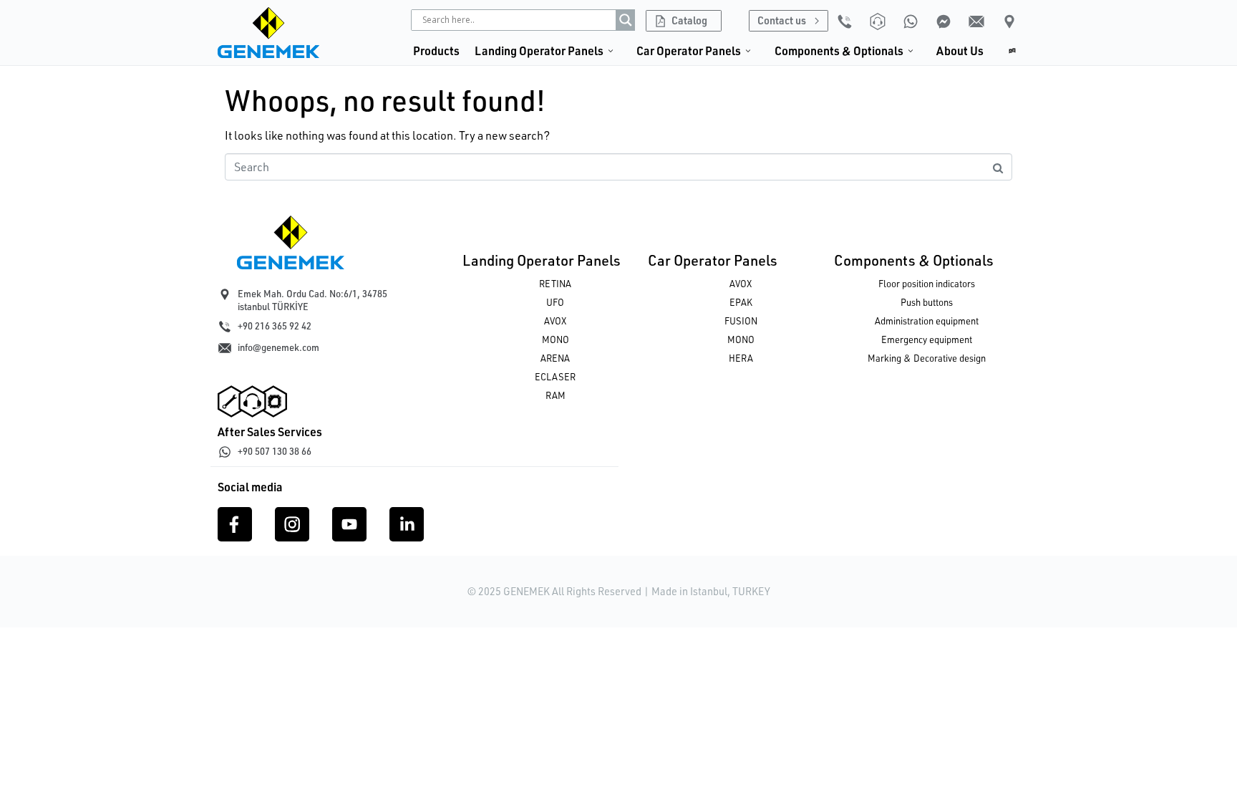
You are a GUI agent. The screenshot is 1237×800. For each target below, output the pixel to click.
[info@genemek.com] (225, 348)
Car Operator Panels (712, 260)
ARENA (555, 358)
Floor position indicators (926, 283)
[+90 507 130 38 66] (225, 452)
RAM (555, 395)
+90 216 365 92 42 (274, 326)
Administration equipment (927, 321)
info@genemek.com (278, 347)
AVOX (555, 321)
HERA (741, 358)
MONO (555, 339)
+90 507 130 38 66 (274, 451)
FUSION (740, 321)
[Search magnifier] (626, 20)
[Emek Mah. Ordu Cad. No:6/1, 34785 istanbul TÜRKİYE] (225, 294)
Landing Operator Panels (541, 260)
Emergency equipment (926, 339)
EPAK (740, 302)
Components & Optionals (914, 260)
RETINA (555, 283)
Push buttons (927, 302)
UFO (555, 302)
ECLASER (555, 376)
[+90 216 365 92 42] (225, 326)
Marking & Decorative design (927, 358)
